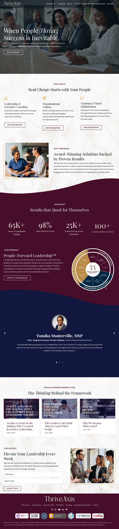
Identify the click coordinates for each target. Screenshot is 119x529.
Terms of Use (25, 505)
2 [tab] (59, 362)
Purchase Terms (48, 505)
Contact (77, 4)
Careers (95, 505)
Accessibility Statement (82, 505)
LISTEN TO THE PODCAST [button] (17, 278)
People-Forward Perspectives (93, 4)
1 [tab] (56, 362)
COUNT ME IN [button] (12, 488)
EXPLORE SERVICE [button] (14, 125)
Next (114, 333)
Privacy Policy (36, 505)
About (69, 4)
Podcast (110, 4)
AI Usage (69, 505)
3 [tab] (62, 362)
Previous (5, 333)
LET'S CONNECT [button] (13, 52)
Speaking (61, 4)
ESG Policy (60, 505)
